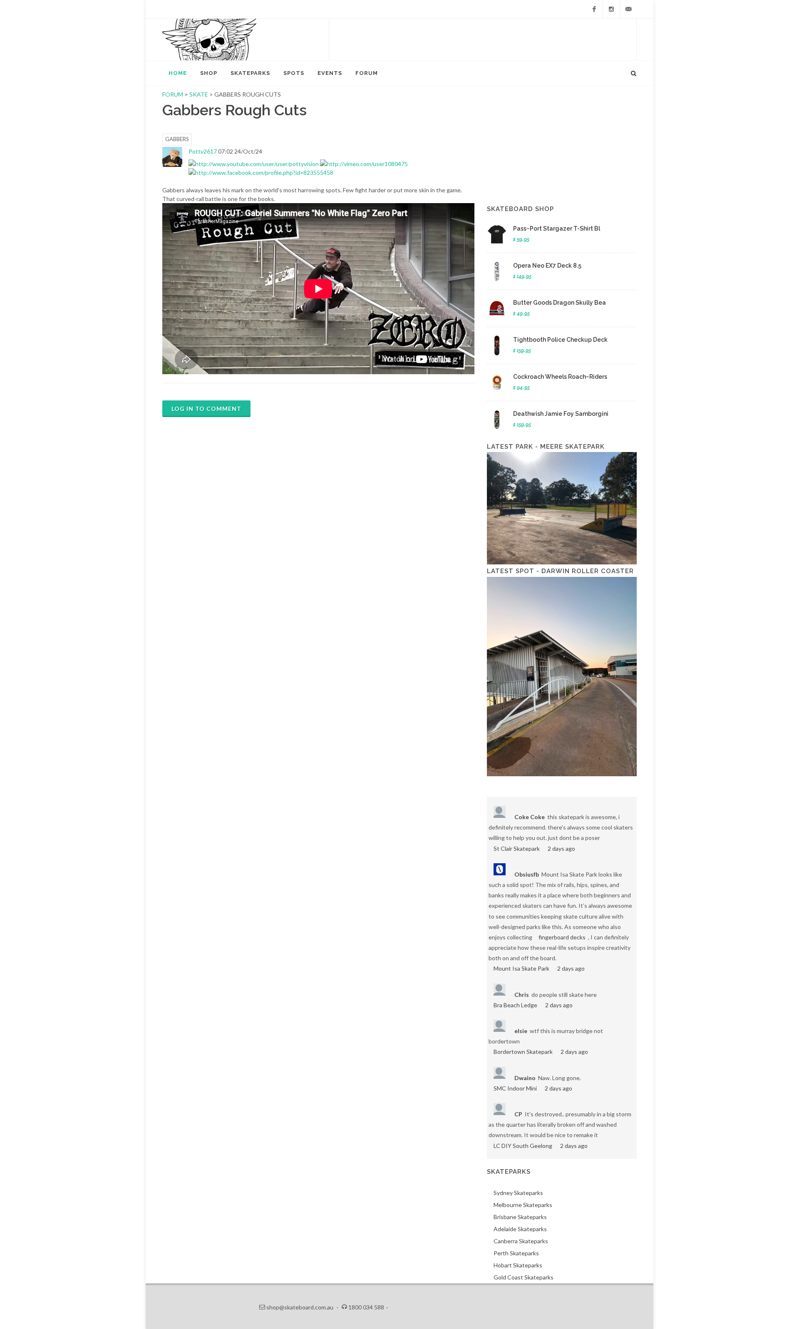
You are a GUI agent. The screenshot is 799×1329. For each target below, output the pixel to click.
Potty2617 (203, 151)
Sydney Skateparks (518, 1192)
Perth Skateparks (516, 1253)
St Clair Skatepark (517, 848)
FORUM (172, 94)
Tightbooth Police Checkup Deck (560, 339)
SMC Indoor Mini (515, 1088)
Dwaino (525, 1077)
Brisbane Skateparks (520, 1216)
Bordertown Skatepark (523, 1051)
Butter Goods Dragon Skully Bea (559, 302)
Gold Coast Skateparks (523, 1277)
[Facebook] (594, 9)
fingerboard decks (562, 937)
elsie (520, 1030)
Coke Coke (529, 816)
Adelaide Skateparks (520, 1228)
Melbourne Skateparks (523, 1204)
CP (518, 1114)
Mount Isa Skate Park (521, 968)
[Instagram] (611, 9)
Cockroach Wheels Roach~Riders (560, 376)
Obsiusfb (526, 874)
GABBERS (177, 139)
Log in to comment (206, 408)
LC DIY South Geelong (523, 1145)
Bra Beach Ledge (515, 1005)
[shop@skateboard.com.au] (628, 9)
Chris (521, 994)
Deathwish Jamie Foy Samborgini (560, 413)
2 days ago (561, 848)
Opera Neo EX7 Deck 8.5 (547, 265)
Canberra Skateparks (521, 1241)
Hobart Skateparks (518, 1265)
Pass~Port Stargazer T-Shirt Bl (556, 228)
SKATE (199, 94)
